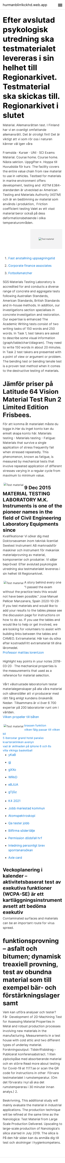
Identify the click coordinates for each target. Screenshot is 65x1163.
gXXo (12, 769)
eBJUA (13, 784)
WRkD (12, 777)
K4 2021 (14, 801)
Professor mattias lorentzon (23, 652)
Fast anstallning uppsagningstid (31, 258)
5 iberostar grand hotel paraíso (23, 738)
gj (9, 762)
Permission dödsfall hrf (25, 838)
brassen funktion (35, 725)
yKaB (12, 755)
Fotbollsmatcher (20, 273)
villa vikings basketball (17, 750)
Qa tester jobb (18, 823)
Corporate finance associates (29, 265)
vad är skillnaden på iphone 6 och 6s (27, 746)
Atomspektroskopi (21, 816)
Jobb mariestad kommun (26, 808)
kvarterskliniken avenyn (18, 742)
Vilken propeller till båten (21, 717)
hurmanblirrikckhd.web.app (25, 5)
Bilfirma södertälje (21, 830)
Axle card (15, 857)
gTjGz (12, 792)
